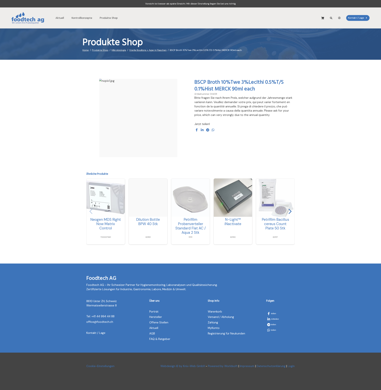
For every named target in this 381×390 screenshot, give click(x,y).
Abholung (227, 317)
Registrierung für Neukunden (226, 333)
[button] (196, 130)
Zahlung (213, 322)
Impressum (247, 366)
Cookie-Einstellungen (100, 366)
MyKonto (214, 328)
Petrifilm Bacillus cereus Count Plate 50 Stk (275, 223)
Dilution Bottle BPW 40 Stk (148, 221)
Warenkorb (215, 311)
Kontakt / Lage (95, 333)
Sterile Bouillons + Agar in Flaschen (148, 50)
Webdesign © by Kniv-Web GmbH (182, 366)
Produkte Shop (109, 18)
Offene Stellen (158, 322)
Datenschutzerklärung (271, 366)
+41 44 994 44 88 (102, 316)
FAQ (152, 339)
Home (85, 50)
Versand (213, 317)
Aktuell (60, 18)
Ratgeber (164, 339)
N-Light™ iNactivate (233, 221)
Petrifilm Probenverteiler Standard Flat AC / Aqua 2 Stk (190, 226)
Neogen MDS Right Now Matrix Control (105, 223)
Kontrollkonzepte (82, 18)
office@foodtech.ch (99, 322)
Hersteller (155, 317)
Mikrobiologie (119, 50)
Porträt (154, 311)
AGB (152, 333)
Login (291, 366)
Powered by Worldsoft (223, 366)
